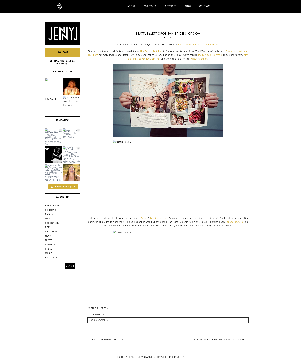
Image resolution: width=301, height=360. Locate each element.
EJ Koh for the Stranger (71, 104)
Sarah (144, 218)
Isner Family (53, 86)
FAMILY (49, 214)
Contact (204, 6)
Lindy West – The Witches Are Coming (71, 87)
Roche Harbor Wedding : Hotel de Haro (220, 339)
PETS (47, 227)
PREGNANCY (52, 223)
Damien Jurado (158, 218)
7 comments (96, 314)
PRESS (48, 248)
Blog (188, 6)
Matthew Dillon (199, 59)
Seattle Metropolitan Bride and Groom (199, 45)
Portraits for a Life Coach (53, 104)
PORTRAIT (50, 210)
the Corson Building (151, 51)
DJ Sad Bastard (234, 222)
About (131, 6)
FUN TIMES (51, 257)
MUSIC (48, 253)
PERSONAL (51, 231)
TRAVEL (49, 240)
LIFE (47, 218)
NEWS (48, 235)
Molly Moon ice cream (210, 55)
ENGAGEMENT (53, 205)
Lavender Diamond (149, 59)
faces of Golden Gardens (106, 339)
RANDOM (50, 244)
